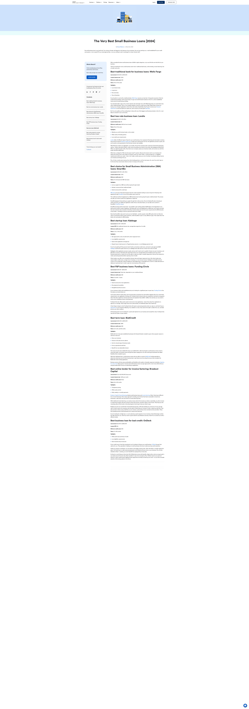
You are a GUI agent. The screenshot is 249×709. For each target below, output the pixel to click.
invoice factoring (146, 395)
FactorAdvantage (123, 395)
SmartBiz (121, 194)
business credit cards (126, 141)
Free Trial (161, 2)
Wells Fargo (134, 98)
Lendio (112, 140)
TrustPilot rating (119, 204)
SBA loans (113, 192)
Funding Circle (157, 290)
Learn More (91, 77)
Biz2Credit (148, 356)
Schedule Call (171, 2)
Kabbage (113, 248)
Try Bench (89, 149)
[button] (245, 705)
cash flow (147, 108)
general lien (113, 307)
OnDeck (154, 444)
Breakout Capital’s (115, 395)
